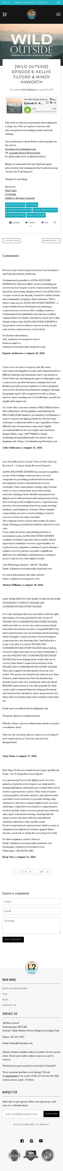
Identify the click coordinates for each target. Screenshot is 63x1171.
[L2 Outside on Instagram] (31, 1141)
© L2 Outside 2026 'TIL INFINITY (31, 1124)
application (12, 1075)
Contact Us (9, 1005)
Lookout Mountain (19, 210)
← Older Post (11, 240)
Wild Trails (11, 190)
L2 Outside (10, 194)
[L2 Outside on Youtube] (41, 1141)
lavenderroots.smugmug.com (20, 149)
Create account (24, 2)
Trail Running (16, 215)
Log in (6, 2)
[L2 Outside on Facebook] (22, 1141)
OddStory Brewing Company (20, 198)
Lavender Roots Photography (24, 152)
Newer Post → (51, 240)
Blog (6, 999)
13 (41, 871)
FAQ (5, 994)
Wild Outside (37, 215)
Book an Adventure (15, 988)
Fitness (32, 204)
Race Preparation (46, 210)
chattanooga (16, 204)
